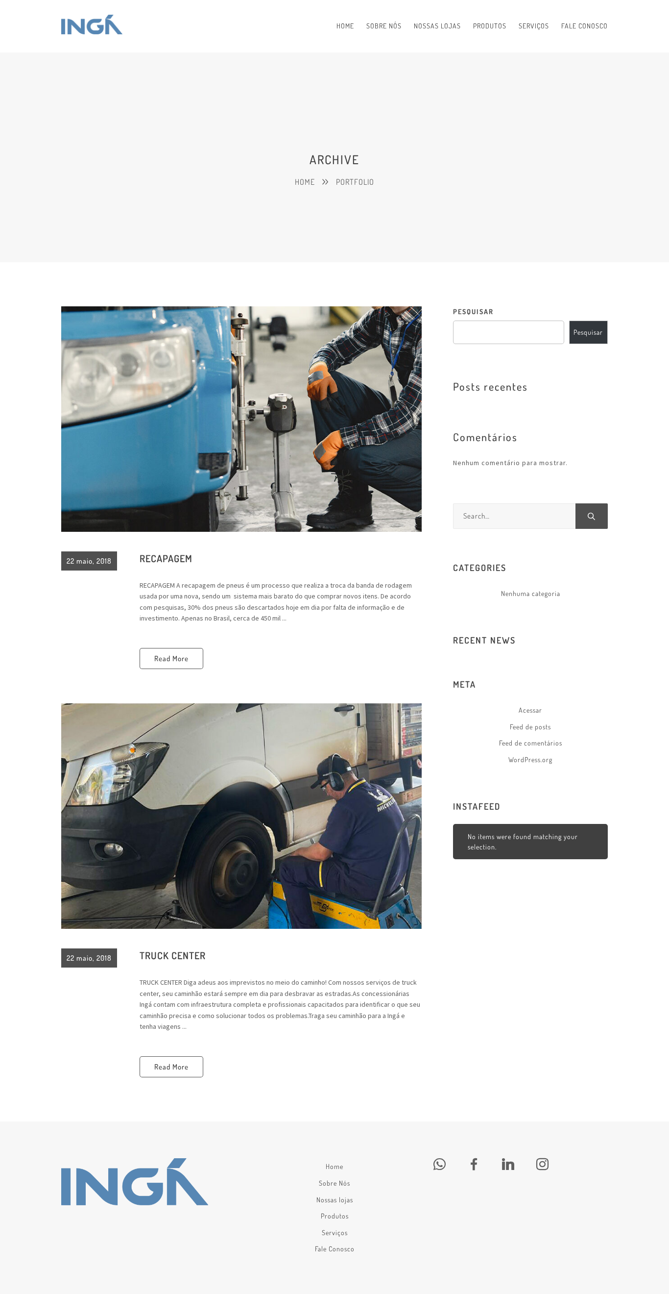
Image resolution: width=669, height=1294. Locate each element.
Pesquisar (473, 311)
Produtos (335, 1216)
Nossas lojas (334, 1199)
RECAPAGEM (166, 558)
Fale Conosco (335, 1248)
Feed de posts (530, 726)
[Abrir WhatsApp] (644, 1269)
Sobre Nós (334, 1183)
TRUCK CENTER (173, 955)
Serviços (335, 1232)
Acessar (530, 710)
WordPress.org (530, 759)
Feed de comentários (530, 743)
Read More (171, 658)
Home (334, 1166)
